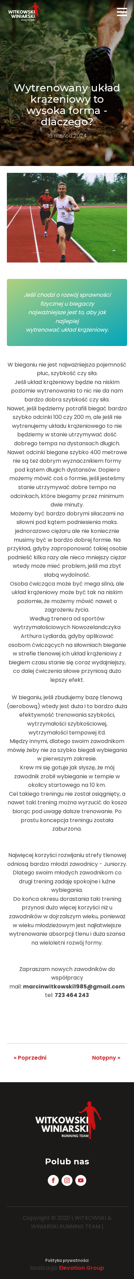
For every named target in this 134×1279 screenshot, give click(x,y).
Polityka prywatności (67, 1260)
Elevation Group (81, 1268)
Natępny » (106, 1058)
